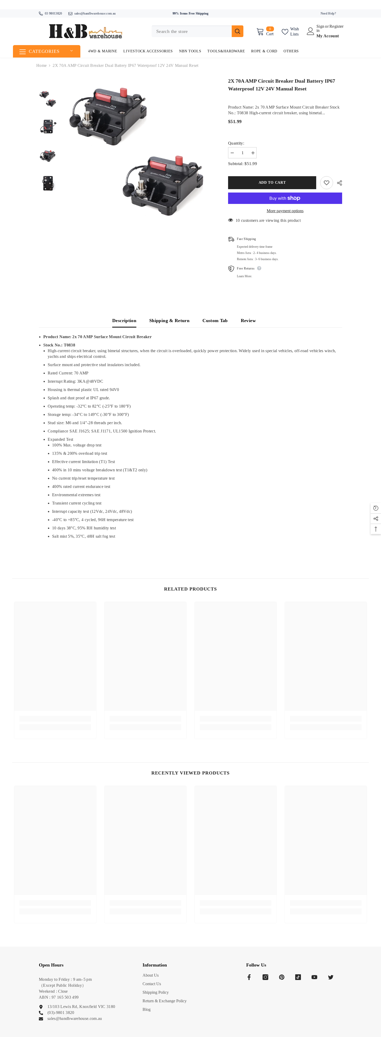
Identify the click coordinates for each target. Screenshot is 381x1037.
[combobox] (192, 31)
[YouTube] (314, 977)
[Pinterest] (282, 977)
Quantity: (236, 143)
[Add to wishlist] (326, 182)
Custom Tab (215, 320)
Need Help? (328, 13)
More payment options (285, 211)
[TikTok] (298, 977)
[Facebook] (249, 977)
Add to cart (272, 182)
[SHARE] (337, 183)
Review (248, 320)
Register (336, 26)
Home (41, 65)
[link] (55, 719)
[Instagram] (265, 977)
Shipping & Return (169, 320)
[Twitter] (330, 977)
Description (124, 320)
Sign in (320, 28)
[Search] (197, 31)
